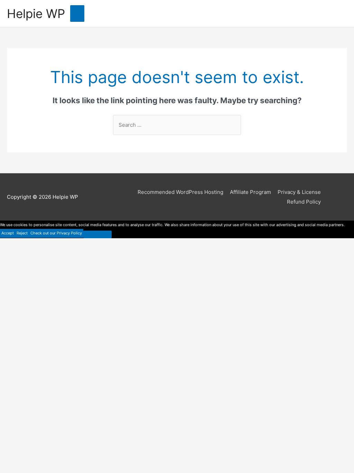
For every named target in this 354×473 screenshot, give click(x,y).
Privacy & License (299, 192)
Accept (7, 233)
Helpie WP (36, 13)
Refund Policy (304, 201)
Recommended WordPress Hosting (180, 192)
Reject (22, 233)
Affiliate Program (250, 192)
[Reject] (97, 234)
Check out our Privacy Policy (56, 233)
